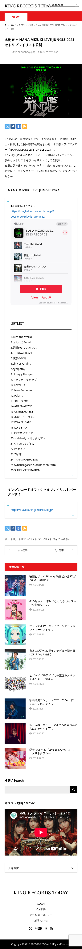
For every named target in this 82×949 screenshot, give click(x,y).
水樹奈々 (65, 539)
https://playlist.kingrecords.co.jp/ (31, 510)
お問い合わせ (41, 920)
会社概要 (41, 909)
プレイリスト (45, 539)
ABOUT (41, 903)
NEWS (16, 17)
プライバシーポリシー (41, 914)
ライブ (56, 539)
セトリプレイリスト (26, 539)
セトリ (11, 539)
